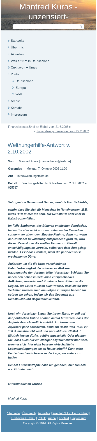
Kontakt (16, 108)
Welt (19, 94)
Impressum (19, 114)
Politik (15, 74)
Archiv (15, 101)
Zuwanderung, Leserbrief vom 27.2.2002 (63, 131)
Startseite (17, 40)
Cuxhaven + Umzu (24, 67)
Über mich (18, 47)
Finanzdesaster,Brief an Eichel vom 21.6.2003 (38, 126)
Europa (21, 87)
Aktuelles (17, 54)
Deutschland (24, 81)
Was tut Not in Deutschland (30, 61)
